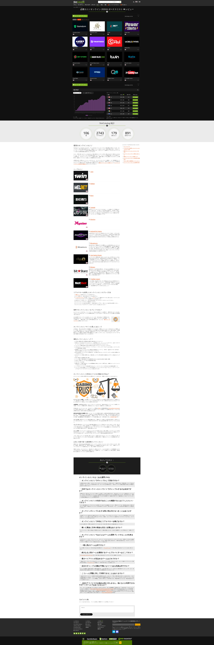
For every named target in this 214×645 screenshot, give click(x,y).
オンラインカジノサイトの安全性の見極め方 (132, 159)
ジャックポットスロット (78, 624)
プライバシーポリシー (101, 625)
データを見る (135, 97)
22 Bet (109, 32)
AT (111, 108)
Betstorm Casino (76, 63)
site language (136, 1)
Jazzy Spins (75, 47)
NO (111, 102)
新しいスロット (76, 630)
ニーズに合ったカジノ (79, 297)
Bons (91, 195)
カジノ (98, 4)
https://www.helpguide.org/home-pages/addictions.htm (102, 588)
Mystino (92, 219)
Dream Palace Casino (94, 63)
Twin (108, 63)
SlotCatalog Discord (117, 631)
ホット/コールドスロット (114, 4)
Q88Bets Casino (111, 78)
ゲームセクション (107, 548)
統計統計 (76, 90)
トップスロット (76, 621)
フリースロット (76, 622)
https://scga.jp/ (109, 591)
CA (111, 97)
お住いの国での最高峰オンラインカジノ (132, 161)
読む (106, 4)
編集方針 (99, 628)
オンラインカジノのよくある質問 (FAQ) (132, 162)
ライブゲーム (80, 4)
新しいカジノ (88, 624)
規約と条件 (100, 624)
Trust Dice (92, 47)
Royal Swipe (75, 78)
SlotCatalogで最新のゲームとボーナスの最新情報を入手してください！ (126, 622)
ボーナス (93, 4)
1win (91, 172)
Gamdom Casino (76, 32)
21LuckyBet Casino (129, 78)
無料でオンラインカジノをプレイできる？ (131, 151)
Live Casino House (96, 255)
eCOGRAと (112, 417)
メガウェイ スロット (77, 625)
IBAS (116, 417)
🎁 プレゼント (124, 4)
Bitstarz (92, 267)
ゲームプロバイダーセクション (86, 555)
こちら (93, 297)
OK (120, 642)
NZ (111, 105)
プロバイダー (87, 4)
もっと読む (116, 642)
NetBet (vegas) (95, 279)
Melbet (92, 184)
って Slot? (100, 621)
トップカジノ (88, 621)
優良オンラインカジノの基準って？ (131, 156)
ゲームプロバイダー (77, 627)
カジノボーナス (88, 622)
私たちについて (100, 622)
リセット (79, 19)
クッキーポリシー (101, 627)
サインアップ (137, 624)
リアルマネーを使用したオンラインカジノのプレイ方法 (132, 149)
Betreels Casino (93, 78)
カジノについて (127, 146)
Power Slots (127, 32)
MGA (99, 408)
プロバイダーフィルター (80, 16)
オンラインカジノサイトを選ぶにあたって (132, 154)
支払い (102, 4)
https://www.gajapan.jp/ (107, 592)
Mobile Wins (127, 47)
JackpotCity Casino (96, 231)
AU (111, 114)
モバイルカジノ (88, 625)
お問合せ (87, 627)
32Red (109, 47)
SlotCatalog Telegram (113, 631)
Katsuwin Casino (93, 32)
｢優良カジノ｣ (78, 294)
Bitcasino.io (93, 243)
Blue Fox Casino (128, 63)
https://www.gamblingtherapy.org (104, 590)
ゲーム (75, 4)
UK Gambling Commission (114, 408)
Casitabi (92, 207)
